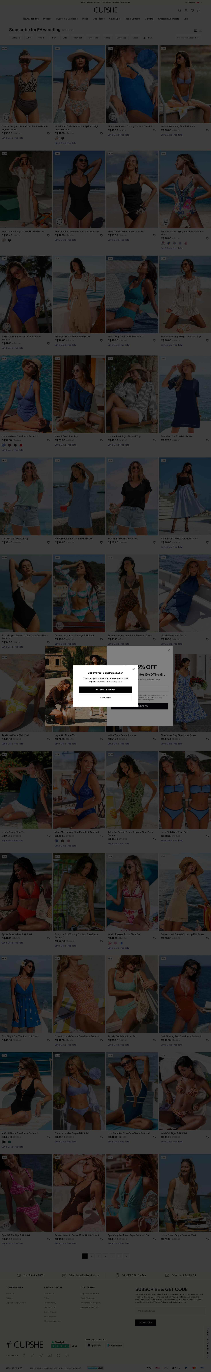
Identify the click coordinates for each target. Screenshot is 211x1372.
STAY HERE (105, 697)
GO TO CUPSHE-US (105, 689)
